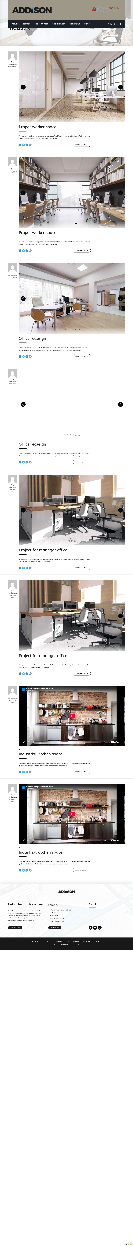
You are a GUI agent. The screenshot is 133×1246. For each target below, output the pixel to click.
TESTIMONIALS (75, 24)
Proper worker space (37, 127)
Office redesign (32, 338)
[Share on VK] (30, 145)
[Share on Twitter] (23, 145)
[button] (23, 87)
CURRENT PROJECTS (59, 24)
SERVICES (26, 24)
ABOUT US (15, 24)
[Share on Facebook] (20, 145)
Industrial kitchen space (40, 754)
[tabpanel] (72, 86)
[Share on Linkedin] (27, 145)
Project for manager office (43, 550)
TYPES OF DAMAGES (41, 24)
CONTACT (87, 24)
